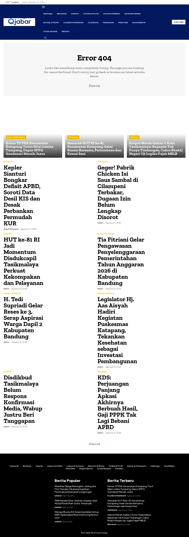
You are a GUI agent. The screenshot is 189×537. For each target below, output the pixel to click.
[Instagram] (176, 2)
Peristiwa (102, 162)
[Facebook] (173, 2)
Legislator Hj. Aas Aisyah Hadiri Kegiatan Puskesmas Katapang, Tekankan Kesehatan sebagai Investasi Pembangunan (117, 330)
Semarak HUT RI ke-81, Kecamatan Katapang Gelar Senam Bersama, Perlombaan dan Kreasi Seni (125, 503)
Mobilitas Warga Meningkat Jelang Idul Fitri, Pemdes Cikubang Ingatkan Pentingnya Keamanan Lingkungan (75, 489)
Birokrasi (134, 137)
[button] (45, 37)
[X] (180, 2)
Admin (100, 223)
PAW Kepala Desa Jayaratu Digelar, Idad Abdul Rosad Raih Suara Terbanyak (76, 502)
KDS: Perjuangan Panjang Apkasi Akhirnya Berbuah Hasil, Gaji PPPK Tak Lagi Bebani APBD (117, 402)
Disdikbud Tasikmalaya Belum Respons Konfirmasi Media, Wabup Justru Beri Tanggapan (23, 399)
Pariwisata (73, 137)
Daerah (8, 234)
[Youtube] (183, 2)
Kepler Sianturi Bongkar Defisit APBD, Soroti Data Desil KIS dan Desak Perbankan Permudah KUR (22, 195)
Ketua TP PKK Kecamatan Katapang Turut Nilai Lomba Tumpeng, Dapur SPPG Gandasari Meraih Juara (130, 489)
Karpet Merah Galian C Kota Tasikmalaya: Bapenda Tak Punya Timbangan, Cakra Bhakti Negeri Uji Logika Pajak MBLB (129, 517)
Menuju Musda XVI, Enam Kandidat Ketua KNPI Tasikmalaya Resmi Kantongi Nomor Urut (77, 514)
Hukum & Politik (105, 234)
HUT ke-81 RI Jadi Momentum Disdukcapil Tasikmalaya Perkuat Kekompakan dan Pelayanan (23, 261)
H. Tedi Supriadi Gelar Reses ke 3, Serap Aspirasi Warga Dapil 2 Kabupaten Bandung (23, 317)
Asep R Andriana (11, 229)
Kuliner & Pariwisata (16, 137)
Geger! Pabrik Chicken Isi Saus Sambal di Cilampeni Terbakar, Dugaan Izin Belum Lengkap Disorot (117, 192)
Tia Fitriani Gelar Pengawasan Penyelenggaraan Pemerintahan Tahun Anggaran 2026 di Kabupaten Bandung (121, 261)
